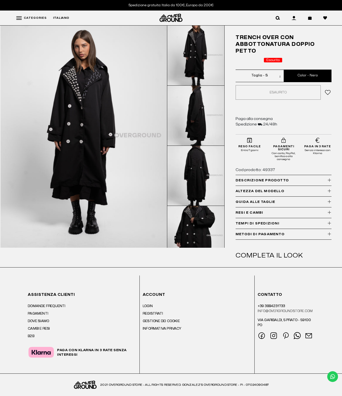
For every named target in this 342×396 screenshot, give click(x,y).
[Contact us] (332, 376)
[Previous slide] (195, 32)
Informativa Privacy (162, 328)
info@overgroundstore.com (285, 311)
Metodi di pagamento (260, 234)
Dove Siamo (38, 321)
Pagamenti (38, 313)
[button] (278, 18)
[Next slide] (195, 240)
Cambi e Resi (39, 328)
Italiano (61, 18)
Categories (35, 18)
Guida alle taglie (255, 201)
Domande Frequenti (46, 306)
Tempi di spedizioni (257, 223)
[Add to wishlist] (327, 92)
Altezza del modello (260, 191)
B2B (31, 336)
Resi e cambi (249, 212)
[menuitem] (196, 56)
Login (148, 306)
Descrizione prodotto (262, 180)
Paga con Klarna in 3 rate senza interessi (92, 352)
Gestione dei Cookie (161, 321)
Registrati (153, 313)
